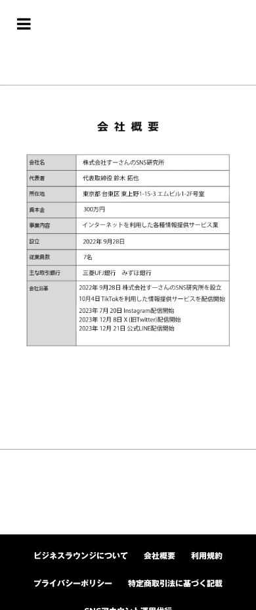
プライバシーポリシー (72, 583)
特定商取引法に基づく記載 (175, 583)
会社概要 (159, 556)
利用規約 (207, 556)
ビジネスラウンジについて (80, 556)
